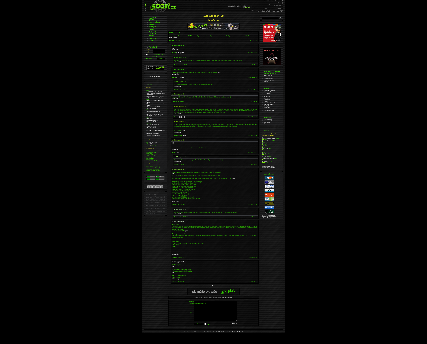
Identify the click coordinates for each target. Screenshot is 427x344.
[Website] (180, 52)
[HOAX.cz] (269, 179)
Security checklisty (268, 78)
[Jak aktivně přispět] (155, 69)
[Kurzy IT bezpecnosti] (272, 41)
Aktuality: (148, 99)
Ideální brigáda (227, 297)
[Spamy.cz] (269, 196)
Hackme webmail (268, 123)
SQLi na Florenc (151, 126)
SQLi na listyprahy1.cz (153, 124)
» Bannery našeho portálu (269, 215)
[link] (173, 48)
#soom (150, 145)
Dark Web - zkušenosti (153, 133)
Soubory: (148, 117)
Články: (147, 90)
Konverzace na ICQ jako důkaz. (155, 114)
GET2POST (267, 96)
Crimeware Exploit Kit (152, 120)
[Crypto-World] (269, 183)
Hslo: (148, 52)
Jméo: (191, 302)
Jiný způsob (265, 161)
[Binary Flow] (269, 204)
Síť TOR (264, 153)
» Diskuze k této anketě (268, 166)
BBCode (234, 323)
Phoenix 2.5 (150, 118)
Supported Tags (153, 142)
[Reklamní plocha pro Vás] (213, 294)
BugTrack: (148, 123)
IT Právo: (148, 109)
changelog (239, 331)
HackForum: (149, 129)
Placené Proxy (266, 151)
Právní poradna (268, 119)
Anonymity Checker (269, 110)
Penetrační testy (268, 120)
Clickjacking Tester (268, 91)
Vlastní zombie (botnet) (268, 158)
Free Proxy (265, 148)
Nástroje (266, 81)
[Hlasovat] (263, 139)
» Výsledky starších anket (268, 167)
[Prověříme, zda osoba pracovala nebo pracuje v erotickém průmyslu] (272, 65)
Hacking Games (268, 105)
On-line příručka (268, 75)
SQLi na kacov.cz (151, 127)
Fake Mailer (267, 122)
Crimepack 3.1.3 (151, 121)
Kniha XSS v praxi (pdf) (270, 90)
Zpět (213, 286)
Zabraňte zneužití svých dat (154, 91)
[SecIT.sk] (269, 200)
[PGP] (183, 52)
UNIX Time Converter (269, 104)
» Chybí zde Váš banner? (268, 217)
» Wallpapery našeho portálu (269, 216)
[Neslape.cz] (269, 187)
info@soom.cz (219, 331)
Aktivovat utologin (159, 54)
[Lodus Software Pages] (269, 192)
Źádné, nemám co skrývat (268, 138)
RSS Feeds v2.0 (153, 143)
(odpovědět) (173, 37)
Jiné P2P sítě (265, 156)
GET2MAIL (266, 95)
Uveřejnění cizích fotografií (154, 115)
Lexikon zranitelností (269, 77)
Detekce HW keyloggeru (153, 135)
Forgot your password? (158, 56)
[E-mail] (178, 52)
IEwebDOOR (267, 107)
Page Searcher (268, 93)
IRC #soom (229, 331)
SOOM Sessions (268, 109)
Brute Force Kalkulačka (270, 102)
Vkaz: (192, 313)
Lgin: (148, 49)
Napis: (191, 304)
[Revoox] (269, 209)
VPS (263, 145)
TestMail (266, 98)
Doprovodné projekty (269, 80)
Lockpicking (267, 99)
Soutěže (266, 101)
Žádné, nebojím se (267, 140)
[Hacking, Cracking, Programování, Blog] (269, 213)
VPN (263, 143)
